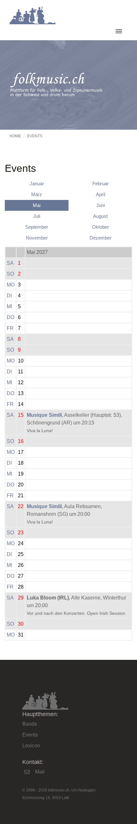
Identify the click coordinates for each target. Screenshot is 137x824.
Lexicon (31, 745)
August (100, 216)
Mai (36, 205)
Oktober (100, 227)
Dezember (101, 237)
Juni (100, 205)
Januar (37, 183)
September (36, 227)
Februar (100, 183)
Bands (29, 724)
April (100, 194)
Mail (40, 771)
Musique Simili (44, 415)
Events (30, 734)
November (37, 237)
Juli (36, 216)
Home (15, 136)
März (36, 194)
